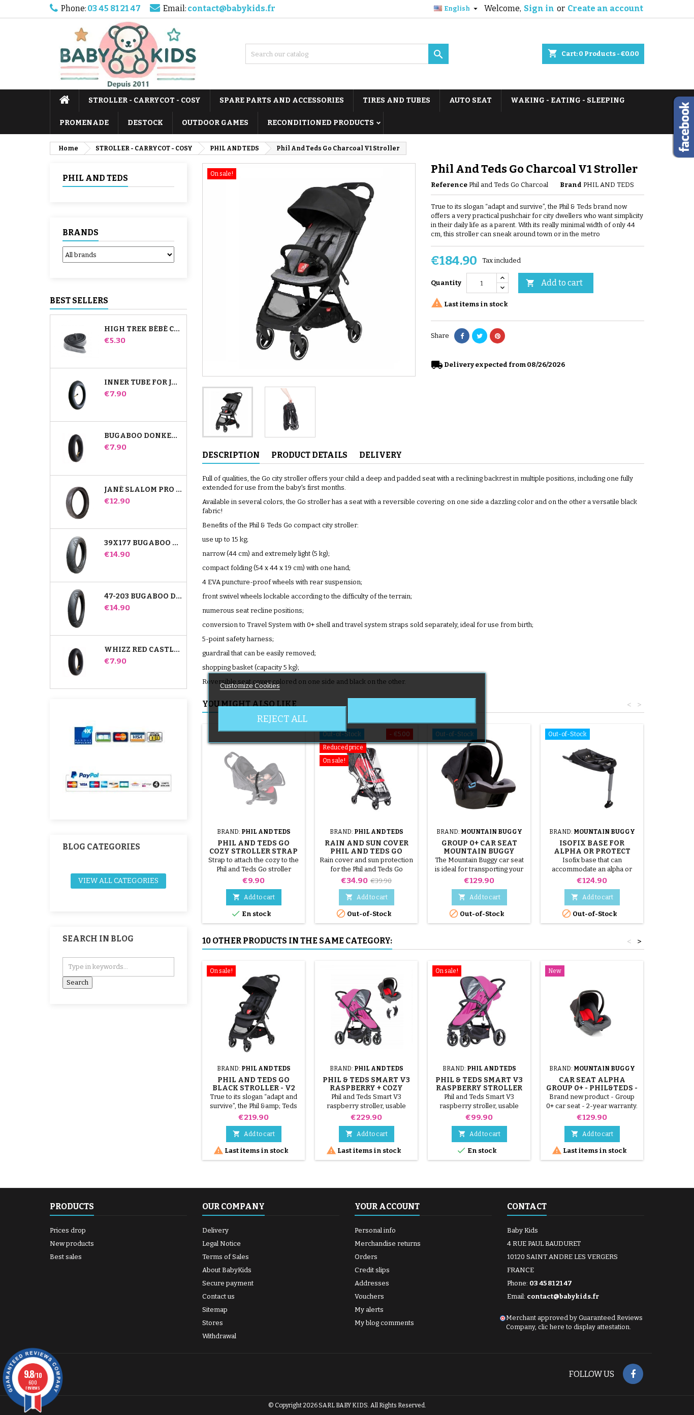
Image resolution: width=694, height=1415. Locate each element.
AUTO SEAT (470, 100)
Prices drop (68, 1230)
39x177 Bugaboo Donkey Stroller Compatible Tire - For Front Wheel (143, 543)
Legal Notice (221, 1243)
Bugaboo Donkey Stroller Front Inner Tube (143, 436)
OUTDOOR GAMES (215, 122)
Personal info (375, 1230)
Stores (212, 1323)
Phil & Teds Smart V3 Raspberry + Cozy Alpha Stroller (366, 1088)
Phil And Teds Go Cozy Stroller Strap (253, 847)
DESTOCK (145, 122)
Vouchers (369, 1296)
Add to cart (554, 283)
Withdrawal (219, 1336)
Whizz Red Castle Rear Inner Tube (143, 650)
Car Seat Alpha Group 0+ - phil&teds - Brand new (592, 1088)
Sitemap (215, 1309)
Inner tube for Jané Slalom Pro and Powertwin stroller (143, 383)
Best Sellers (79, 300)
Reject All (282, 719)
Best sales (66, 1257)
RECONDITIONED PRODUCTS (320, 122)
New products (72, 1243)
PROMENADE (84, 122)
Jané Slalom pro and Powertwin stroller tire (143, 490)
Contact (527, 1206)
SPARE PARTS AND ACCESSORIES (281, 100)
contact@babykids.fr (231, 8)
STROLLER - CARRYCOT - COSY (144, 100)
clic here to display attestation (583, 1327)
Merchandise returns (388, 1243)
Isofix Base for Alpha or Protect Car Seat (592, 851)
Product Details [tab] (309, 455)
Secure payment (228, 1283)
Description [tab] (231, 455)
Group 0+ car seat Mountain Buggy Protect (479, 851)
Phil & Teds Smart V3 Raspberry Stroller (479, 1084)
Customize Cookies (250, 685)
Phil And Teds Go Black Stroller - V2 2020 (253, 1088)
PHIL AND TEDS (95, 178)
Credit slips (372, 1270)
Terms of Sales (225, 1257)
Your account (387, 1206)
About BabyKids (226, 1270)
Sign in (539, 8)
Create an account (605, 8)
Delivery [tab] (380, 455)
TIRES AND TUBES (396, 100)
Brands (80, 232)
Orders (366, 1257)
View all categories (118, 880)
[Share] (461, 335)
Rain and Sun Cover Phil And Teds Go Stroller (366, 851)
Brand (571, 184)
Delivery (215, 1230)
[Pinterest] (497, 335)
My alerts (369, 1309)
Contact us (218, 1296)
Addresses (372, 1283)
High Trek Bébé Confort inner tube (143, 329)
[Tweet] (479, 335)
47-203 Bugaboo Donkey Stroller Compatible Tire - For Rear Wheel (143, 596)
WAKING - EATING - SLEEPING (568, 100)
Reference (449, 184)
